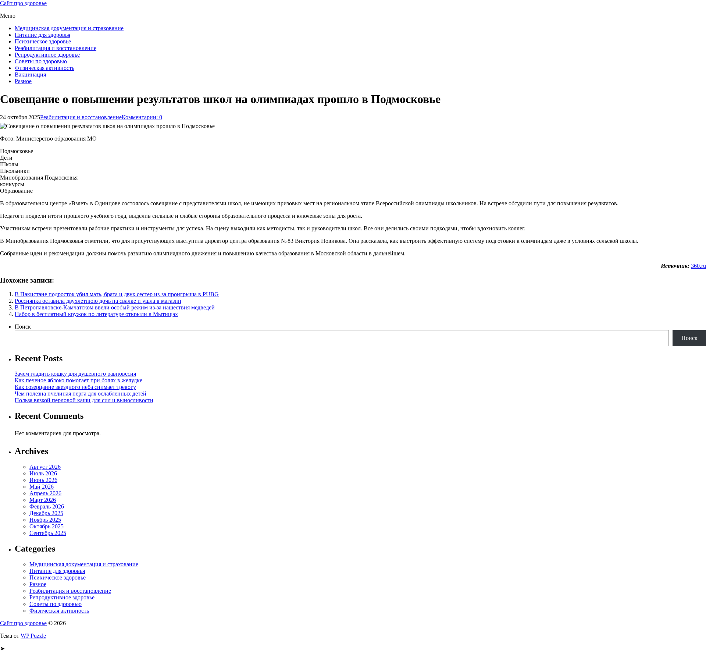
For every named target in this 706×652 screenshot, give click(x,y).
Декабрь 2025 (46, 513)
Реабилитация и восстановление (55, 48)
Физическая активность (44, 68)
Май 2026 (41, 486)
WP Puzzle (33, 635)
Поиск (23, 326)
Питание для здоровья (42, 35)
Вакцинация (30, 74)
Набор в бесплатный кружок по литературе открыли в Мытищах (96, 314)
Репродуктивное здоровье (47, 55)
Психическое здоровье (43, 41)
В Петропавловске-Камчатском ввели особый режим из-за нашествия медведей (115, 307)
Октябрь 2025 (46, 526)
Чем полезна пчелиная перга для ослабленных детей (80, 393)
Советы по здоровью (41, 61)
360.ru (698, 266)
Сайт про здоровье (23, 3)
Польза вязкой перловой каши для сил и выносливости (84, 400)
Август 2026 (45, 467)
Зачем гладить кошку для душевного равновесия (75, 374)
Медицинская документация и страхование (69, 28)
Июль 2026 (43, 473)
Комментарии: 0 (142, 117)
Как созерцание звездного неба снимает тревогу (75, 387)
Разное (23, 81)
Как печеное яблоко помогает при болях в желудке (78, 380)
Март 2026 (42, 500)
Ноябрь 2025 (45, 520)
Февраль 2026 (46, 506)
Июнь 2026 (43, 480)
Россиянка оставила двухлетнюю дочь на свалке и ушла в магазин (98, 301)
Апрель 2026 (45, 493)
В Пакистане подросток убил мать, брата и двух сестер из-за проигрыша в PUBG (117, 294)
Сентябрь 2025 (47, 533)
